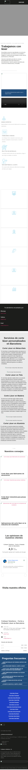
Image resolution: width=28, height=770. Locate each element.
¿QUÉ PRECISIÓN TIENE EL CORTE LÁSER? (13, 666)
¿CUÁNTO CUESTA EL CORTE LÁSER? (12, 684)
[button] (15, 2)
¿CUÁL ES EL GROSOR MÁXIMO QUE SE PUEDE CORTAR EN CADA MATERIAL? (12, 669)
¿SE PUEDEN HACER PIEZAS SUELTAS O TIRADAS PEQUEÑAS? (12, 677)
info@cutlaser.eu (4, 325)
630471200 (3, 313)
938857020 (3, 319)
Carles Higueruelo (13, 560)
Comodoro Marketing (22, 767)
